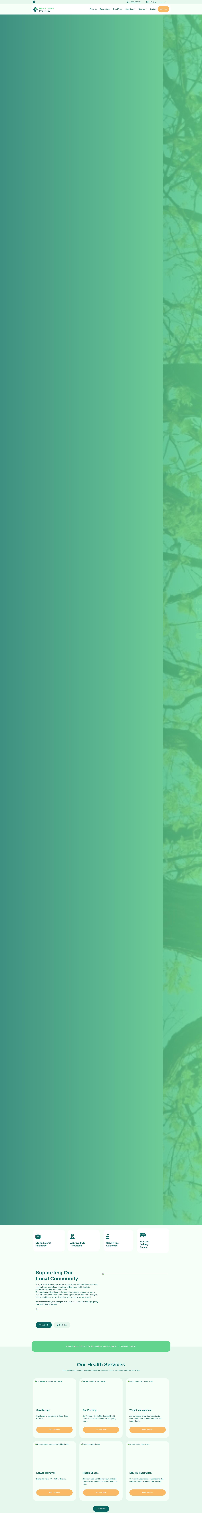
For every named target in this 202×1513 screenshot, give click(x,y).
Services (142, 9)
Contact (153, 9)
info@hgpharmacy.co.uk (158, 2)
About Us (93, 9)
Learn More (40, 631)
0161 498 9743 (135, 2)
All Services (101, 1509)
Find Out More (54, 1429)
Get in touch (43, 1325)
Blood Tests (117, 9)
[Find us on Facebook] (34, 2)
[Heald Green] (43, 9)
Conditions (129, 9)
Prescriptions (105, 9)
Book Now (163, 9)
